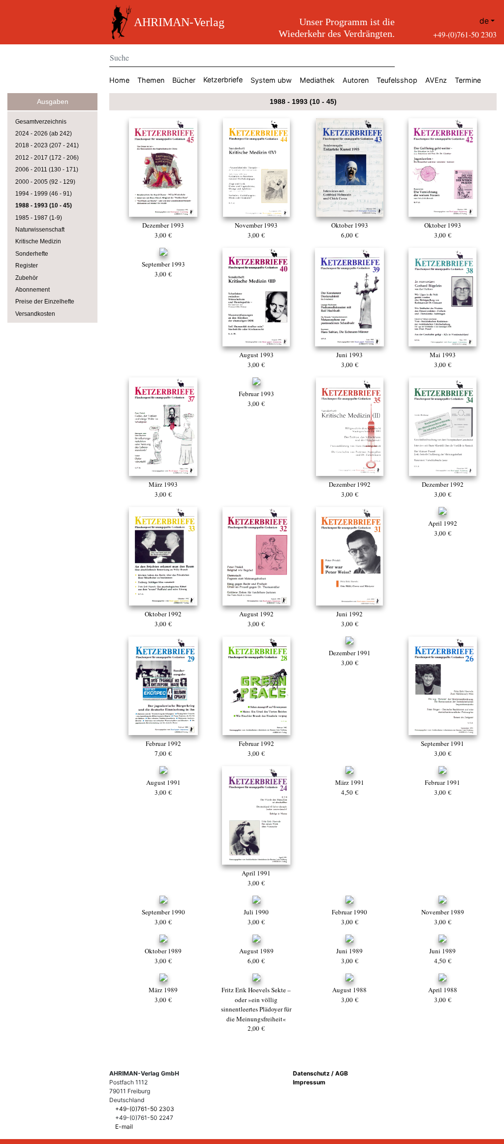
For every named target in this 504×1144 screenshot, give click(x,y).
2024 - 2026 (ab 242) (43, 133)
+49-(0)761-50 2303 (465, 34)
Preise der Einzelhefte (44, 301)
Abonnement (32, 289)
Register (26, 265)
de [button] (484, 21)
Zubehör (26, 277)
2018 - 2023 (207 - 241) (47, 145)
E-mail (124, 1126)
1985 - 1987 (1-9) (38, 217)
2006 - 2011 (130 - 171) (46, 169)
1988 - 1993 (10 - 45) (43, 205)
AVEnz (436, 80)
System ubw (271, 80)
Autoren (356, 80)
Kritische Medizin (38, 241)
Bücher (183, 80)
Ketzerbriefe (223, 79)
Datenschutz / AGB (320, 1073)
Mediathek (317, 80)
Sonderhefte (31, 253)
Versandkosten (35, 313)
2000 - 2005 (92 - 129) (45, 181)
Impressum (309, 1082)
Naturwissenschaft (39, 229)
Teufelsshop (397, 80)
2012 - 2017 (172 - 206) (47, 157)
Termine (468, 80)
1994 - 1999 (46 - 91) (43, 193)
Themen (150, 80)
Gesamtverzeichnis (40, 121)
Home (119, 80)
